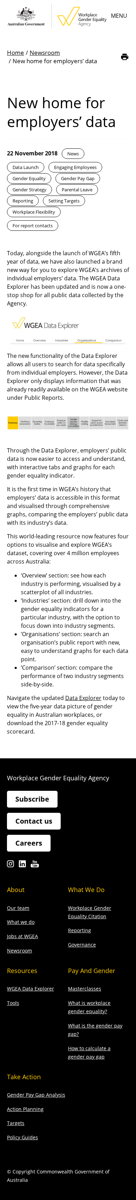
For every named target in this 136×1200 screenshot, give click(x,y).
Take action (24, 1077)
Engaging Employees (75, 167)
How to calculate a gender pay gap (89, 1052)
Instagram (10, 865)
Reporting (23, 201)
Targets (15, 1123)
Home (15, 53)
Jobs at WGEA (22, 936)
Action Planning (25, 1109)
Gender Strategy (29, 189)
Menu (119, 16)
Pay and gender (91, 970)
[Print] (124, 56)
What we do (21, 922)
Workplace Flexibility (34, 212)
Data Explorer (83, 698)
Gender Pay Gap (78, 178)
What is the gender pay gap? (95, 1029)
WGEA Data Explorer (30, 988)
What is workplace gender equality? (89, 1007)
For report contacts (33, 225)
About (15, 889)
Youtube (35, 865)
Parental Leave (77, 189)
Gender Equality (29, 178)
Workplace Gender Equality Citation (89, 912)
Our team (18, 908)
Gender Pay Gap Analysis (36, 1094)
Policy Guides (22, 1137)
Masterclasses (84, 988)
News (73, 153)
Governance (82, 944)
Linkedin (22, 865)
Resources (22, 970)
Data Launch (26, 167)
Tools (13, 1003)
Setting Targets (64, 201)
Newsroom (45, 53)
